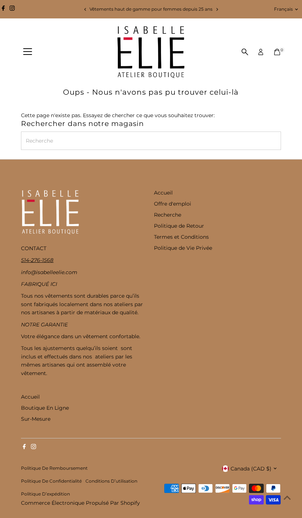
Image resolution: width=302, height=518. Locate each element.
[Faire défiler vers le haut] (287, 497)
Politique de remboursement (54, 468)
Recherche (167, 214)
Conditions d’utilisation (111, 481)
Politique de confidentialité (51, 481)
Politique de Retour (179, 226)
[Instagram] (12, 9)
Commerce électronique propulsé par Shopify (80, 503)
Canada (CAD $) (251, 468)
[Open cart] (277, 52)
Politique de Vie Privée (183, 248)
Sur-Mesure (35, 419)
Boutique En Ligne (45, 408)
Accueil (163, 192)
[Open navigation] (27, 52)
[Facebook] (3, 9)
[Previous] (85, 9)
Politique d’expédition (45, 494)
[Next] (216, 9)
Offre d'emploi (172, 203)
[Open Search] (245, 52)
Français (283, 9)
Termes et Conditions (181, 237)
